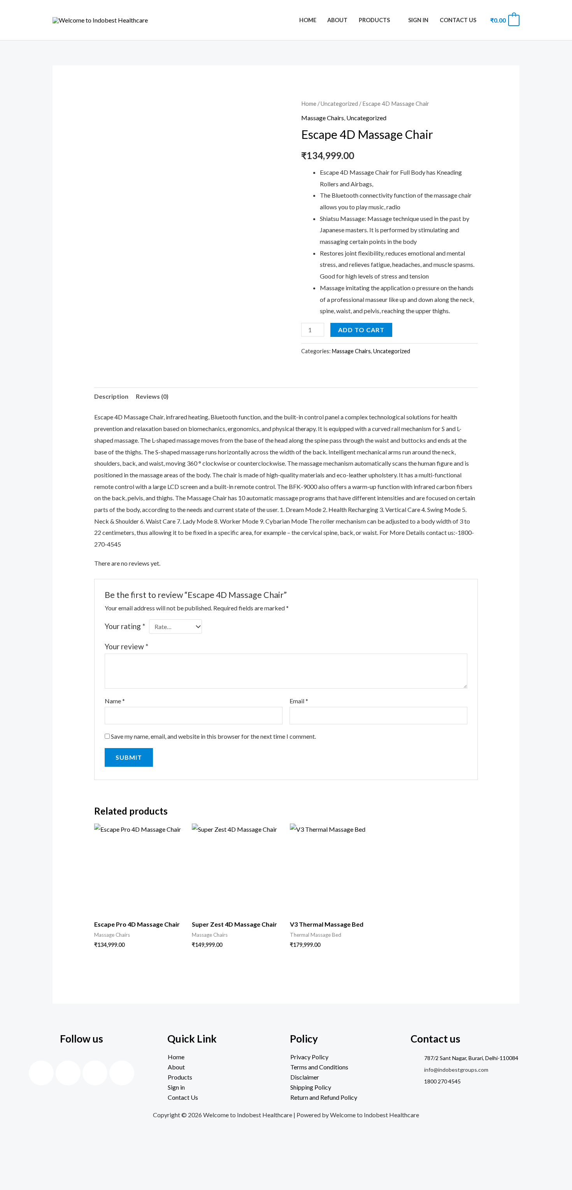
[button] (224, 1077)
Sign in (418, 20)
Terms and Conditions (319, 1067)
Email (299, 701)
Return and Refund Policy (323, 1097)
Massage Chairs (322, 117)
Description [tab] (111, 396)
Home (307, 20)
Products (374, 20)
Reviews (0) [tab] (152, 396)
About (337, 20)
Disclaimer (304, 1077)
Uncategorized (339, 103)
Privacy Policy (309, 1056)
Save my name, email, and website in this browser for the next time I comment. (213, 736)
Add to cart (361, 329)
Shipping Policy (310, 1087)
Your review (126, 646)
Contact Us (458, 20)
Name (115, 701)
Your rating (125, 626)
